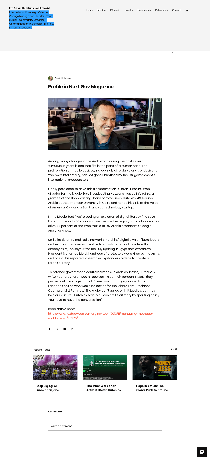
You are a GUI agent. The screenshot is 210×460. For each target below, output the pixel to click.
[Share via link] (72, 328)
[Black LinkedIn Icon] (186, 10)
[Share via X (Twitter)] (57, 328)
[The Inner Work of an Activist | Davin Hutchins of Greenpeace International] (105, 367)
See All (173, 349)
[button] (173, 52)
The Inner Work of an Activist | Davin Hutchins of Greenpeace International (103, 388)
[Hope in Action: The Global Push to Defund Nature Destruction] (155, 367)
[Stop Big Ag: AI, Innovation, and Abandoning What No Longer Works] (55, 367)
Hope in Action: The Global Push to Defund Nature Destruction (152, 388)
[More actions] (160, 78)
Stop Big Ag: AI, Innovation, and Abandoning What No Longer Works (51, 388)
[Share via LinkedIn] (64, 328)
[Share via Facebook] (49, 328)
